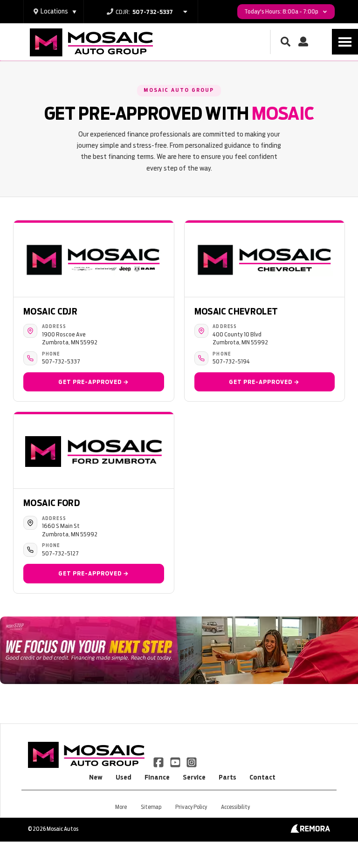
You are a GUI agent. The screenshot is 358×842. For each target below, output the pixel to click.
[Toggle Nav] (345, 42)
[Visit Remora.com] (310, 830)
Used (123, 777)
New (96, 777)
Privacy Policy (191, 806)
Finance (157, 777)
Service (194, 777)
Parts (227, 777)
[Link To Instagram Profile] (191, 761)
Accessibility (235, 806)
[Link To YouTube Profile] (175, 761)
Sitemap (151, 806)
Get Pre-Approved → (93, 381)
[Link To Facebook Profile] (159, 761)
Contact (262, 777)
